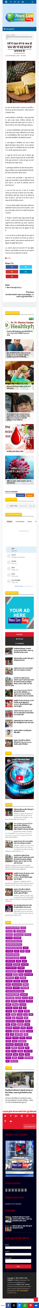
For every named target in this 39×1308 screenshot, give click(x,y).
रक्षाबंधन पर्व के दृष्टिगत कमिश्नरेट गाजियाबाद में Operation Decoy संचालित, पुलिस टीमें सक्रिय (23, 742)
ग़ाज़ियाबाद (24, 981)
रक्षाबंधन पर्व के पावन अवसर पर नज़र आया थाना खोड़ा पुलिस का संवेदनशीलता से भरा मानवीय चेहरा (24, 713)
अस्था (27, 951)
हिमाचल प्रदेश (28, 1058)
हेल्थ (8, 1061)
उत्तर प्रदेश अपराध (11, 968)
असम (22, 951)
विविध (26, 1044)
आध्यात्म (23, 958)
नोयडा (13, 1014)
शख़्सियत (21, 1048)
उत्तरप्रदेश (21, 968)
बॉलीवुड (27, 1024)
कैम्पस (20, 974)
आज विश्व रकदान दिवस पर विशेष (15, 451)
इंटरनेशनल (16, 964)
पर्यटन (30, 1014)
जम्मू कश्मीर (24, 994)
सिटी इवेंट (9, 1054)
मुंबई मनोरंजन (19, 1034)
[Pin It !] (12, 276)
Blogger (29, 495)
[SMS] (19, 1305)
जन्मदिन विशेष (24, 988)
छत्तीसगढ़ (9, 988)
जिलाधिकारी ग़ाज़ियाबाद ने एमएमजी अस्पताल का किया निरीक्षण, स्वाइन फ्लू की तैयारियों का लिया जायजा (23, 650)
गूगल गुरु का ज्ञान (17, 984)
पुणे (13, 1018)
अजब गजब (9, 938)
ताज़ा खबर (22, 1004)
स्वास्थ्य (13, 35)
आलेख (18, 961)
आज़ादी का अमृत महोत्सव (12, 958)
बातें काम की (20, 1021)
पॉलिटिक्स (19, 1018)
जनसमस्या (16, 988)
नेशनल (20, 1011)
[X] (14, 1305)
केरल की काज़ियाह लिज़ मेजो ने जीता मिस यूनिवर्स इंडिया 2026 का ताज (23, 906)
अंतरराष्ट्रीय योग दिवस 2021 (14, 944)
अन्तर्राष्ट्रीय (9, 951)
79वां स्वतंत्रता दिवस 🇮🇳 (13, 928)
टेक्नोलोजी (29, 1001)
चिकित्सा (26, 984)
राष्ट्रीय (29, 1038)
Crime (23, 928)
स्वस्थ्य (21, 1054)
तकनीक (8, 1004)
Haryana (9, 931)
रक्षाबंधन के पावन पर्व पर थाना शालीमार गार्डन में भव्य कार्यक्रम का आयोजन (23, 669)
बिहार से (13, 1024)
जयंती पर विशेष (10, 998)
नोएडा (8, 1014)
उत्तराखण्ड (28, 971)
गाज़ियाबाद (16, 981)
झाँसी (31, 998)
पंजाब (25, 1014)
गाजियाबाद (9, 981)
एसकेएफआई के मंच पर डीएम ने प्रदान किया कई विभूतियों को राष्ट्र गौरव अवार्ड (23, 721)
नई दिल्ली (9, 1011)
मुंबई (12, 1034)
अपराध (16, 951)
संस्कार (14, 1051)
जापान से (18, 998)
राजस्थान (15, 1038)
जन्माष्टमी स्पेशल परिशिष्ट (12, 994)
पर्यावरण (8, 1018)
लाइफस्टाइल (22, 1041)
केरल (15, 974)
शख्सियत (14, 1048)
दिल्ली (15, 1008)
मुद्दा (7, 1034)
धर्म (24, 1008)
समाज (8, 1051)
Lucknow (9, 934)
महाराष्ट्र (9, 1031)
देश (20, 1008)
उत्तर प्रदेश (25, 964)
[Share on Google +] (12, 272)
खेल (17, 978)
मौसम (26, 1034)
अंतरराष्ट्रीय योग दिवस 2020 (14, 941)
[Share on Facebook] (12, 267)
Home (8, 35)
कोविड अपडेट (10, 978)
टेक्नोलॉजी (21, 1001)
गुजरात (8, 984)
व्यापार (8, 1048)
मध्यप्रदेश (16, 1028)
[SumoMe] (36, 1305)
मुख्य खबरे (29, 1031)
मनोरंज (23, 1028)
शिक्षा (27, 1048)
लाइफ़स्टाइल (10, 1044)
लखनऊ (15, 1041)
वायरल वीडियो (18, 1044)
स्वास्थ (27, 1054)
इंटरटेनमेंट (9, 964)
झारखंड (25, 998)
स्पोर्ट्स (15, 1054)
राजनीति (9, 1038)
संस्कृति (20, 1051)
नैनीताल (27, 1011)
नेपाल (15, 1011)
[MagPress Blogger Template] (19, 15)
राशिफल (22, 1038)
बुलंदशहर (20, 1024)
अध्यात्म (25, 948)
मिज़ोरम (22, 1031)
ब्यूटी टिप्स (9, 1028)
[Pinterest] (30, 1305)
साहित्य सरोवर (28, 1051)
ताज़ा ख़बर (9, 1008)
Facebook (20, 495)
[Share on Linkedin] (26, 272)
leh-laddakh (21, 931)
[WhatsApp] (25, 1305)
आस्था (24, 961)
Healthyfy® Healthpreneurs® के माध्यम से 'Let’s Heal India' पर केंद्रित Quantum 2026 (19, 333)
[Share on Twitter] (26, 267)
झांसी (8, 1001)
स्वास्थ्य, (24, 55)
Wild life (27, 934)
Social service (19, 934)
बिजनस (27, 1021)
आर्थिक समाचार (10, 961)
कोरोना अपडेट (28, 974)
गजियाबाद (22, 978)
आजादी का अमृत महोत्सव (12, 954)
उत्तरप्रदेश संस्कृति (11, 971)
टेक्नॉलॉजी (14, 1001)
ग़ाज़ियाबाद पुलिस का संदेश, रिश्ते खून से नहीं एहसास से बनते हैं (23, 659)
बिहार (8, 1024)
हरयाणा (14, 1058)
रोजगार (8, 1041)
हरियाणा (21, 1058)
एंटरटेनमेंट (9, 974)
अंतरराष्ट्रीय (17, 938)
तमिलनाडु (15, 1004)
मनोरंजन (29, 1028)
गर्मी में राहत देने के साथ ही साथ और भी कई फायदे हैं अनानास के (19, 47)
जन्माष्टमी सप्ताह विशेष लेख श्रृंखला (15, 991)
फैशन (26, 1018)
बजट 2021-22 (11, 1021)
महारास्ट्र (16, 1031)
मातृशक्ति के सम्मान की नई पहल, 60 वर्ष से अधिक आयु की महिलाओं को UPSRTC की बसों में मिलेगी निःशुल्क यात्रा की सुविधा (24, 703)
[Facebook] (8, 1305)
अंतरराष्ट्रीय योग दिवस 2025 (14, 948)
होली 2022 (14, 1061)
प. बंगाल (20, 1014)
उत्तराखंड (20, 971)
